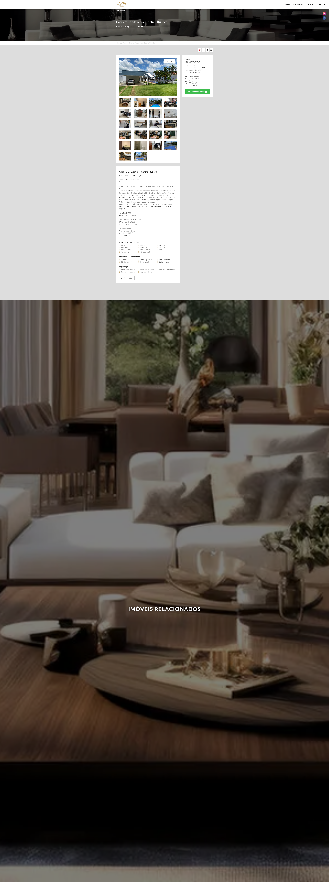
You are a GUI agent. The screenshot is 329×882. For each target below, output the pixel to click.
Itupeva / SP (147, 43)
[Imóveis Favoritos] (320, 4)
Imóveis (119, 43)
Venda (125, 43)
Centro (155, 43)
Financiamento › (298, 4)
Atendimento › (311, 4)
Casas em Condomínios (136, 43)
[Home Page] (324, 4)
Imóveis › (287, 4)
